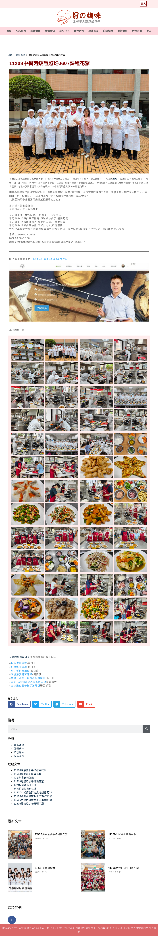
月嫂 (10, 55)
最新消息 (122, 31)
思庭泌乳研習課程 (24, 777)
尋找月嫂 (79, 31)
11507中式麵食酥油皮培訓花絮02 (33, 792)
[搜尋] (146, 729)
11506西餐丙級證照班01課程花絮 (33, 800)
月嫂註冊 (137, 31)
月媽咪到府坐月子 (19, 657)
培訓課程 (108, 31)
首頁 (9, 31)
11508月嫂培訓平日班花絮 (29, 781)
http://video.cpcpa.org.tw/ (50, 258)
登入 (149, 31)
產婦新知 (50, 31)
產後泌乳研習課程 (21, 674)
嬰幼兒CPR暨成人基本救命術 (28, 681)
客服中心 (64, 31)
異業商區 (93, 31)
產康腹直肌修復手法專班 (25, 685)
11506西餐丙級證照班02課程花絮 (33, 796)
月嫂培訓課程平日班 (25, 785)
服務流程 (35, 31)
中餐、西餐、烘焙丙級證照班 (28, 678)
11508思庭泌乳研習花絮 (27, 774)
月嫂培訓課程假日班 (25, 789)
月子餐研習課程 (20, 670)
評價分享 (19, 748)
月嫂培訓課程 (19, 663)
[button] (19, 704)
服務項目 (21, 31)
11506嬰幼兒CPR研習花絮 (29, 803)
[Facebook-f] (12, 920)
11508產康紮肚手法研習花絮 (30, 770)
